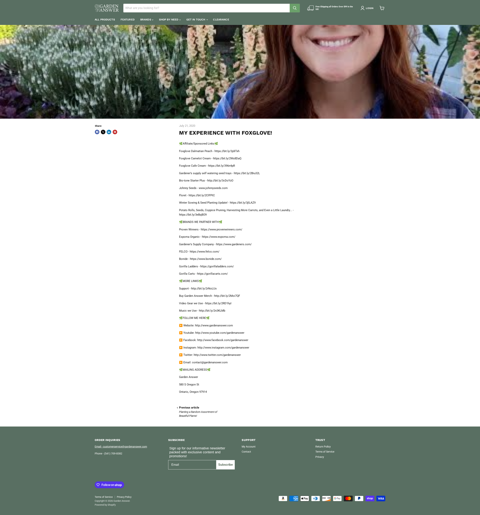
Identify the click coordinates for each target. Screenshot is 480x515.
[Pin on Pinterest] (115, 132)
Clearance (221, 19)
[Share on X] (103, 132)
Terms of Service (324, 451)
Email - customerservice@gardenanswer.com (121, 446)
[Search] (295, 8)
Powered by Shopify (105, 504)
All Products (105, 19)
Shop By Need (169, 19)
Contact (246, 451)
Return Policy (323, 446)
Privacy (319, 456)
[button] (368, 8)
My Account (249, 446)
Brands (146, 19)
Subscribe (225, 464)
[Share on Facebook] (97, 132)
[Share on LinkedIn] (109, 132)
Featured (128, 19)
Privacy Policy (124, 497)
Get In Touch (196, 19)
